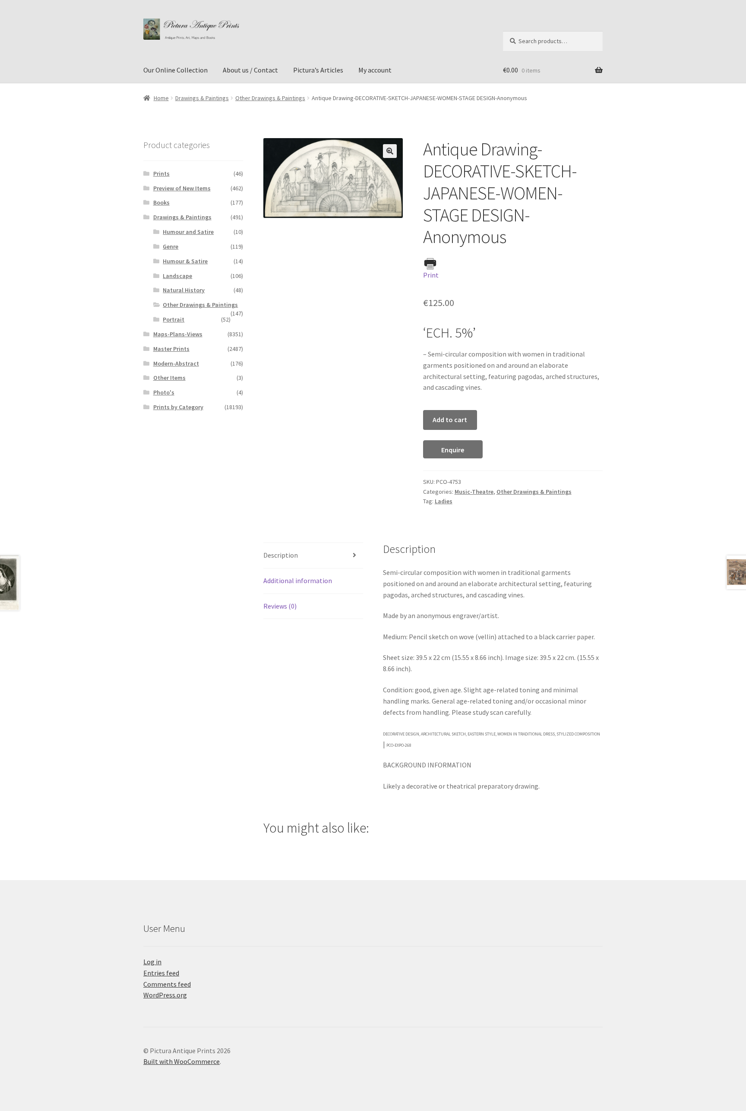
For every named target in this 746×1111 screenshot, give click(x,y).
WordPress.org (165, 995)
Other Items (169, 378)
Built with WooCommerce (181, 1061)
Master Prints (171, 349)
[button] (390, 151)
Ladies (443, 501)
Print (431, 275)
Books (161, 202)
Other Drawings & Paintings (270, 98)
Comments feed (167, 984)
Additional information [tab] (297, 580)
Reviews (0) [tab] (280, 606)
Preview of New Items (182, 188)
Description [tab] (280, 555)
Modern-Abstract (176, 363)
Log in (152, 961)
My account (375, 70)
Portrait (173, 319)
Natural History (184, 290)
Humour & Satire (185, 261)
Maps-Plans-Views (177, 334)
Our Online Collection (175, 70)
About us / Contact (250, 70)
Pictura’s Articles (318, 70)
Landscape (177, 276)
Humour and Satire (188, 232)
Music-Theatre (474, 492)
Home (161, 98)
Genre (170, 246)
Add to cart (450, 419)
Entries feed (161, 973)
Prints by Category (178, 407)
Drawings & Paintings (202, 98)
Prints (161, 173)
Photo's (163, 392)
